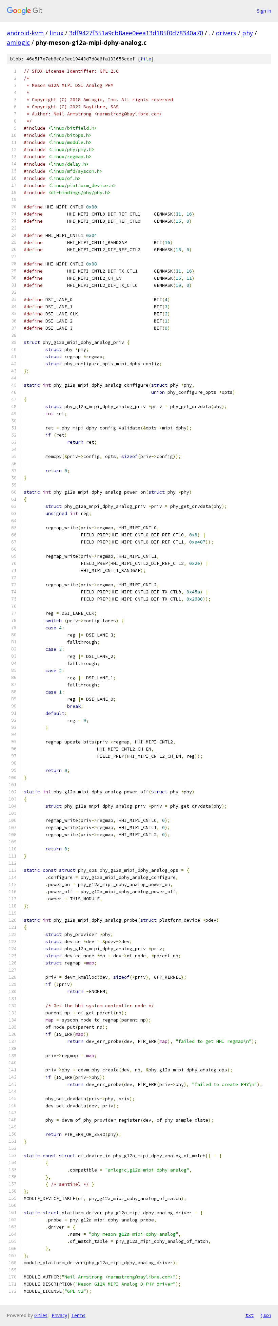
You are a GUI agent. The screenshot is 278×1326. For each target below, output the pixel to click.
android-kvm (25, 33)
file (145, 59)
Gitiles (40, 1315)
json (265, 1315)
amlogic (18, 42)
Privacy (59, 1315)
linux (56, 33)
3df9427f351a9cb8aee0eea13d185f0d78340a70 (136, 33)
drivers (226, 33)
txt (249, 1315)
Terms (78, 1315)
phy (247, 33)
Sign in (264, 10)
